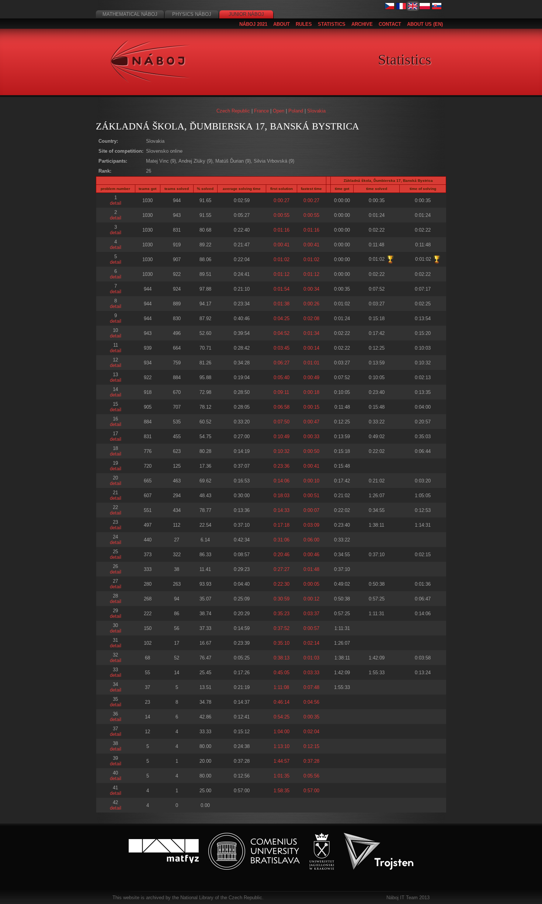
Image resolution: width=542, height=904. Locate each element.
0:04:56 (311, 702)
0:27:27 (281, 569)
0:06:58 (281, 407)
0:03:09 (311, 525)
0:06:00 (311, 540)
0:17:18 (281, 525)
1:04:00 (281, 731)
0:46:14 (281, 702)
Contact (390, 24)
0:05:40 (281, 377)
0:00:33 (311, 436)
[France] (401, 8)
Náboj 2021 (253, 24)
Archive (362, 24)
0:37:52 (281, 628)
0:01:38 (281, 303)
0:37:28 (311, 761)
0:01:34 (311, 333)
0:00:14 (311, 348)
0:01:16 (281, 230)
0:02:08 (311, 318)
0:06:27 (281, 363)
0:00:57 (311, 628)
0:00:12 (311, 599)
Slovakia (316, 111)
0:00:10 (311, 481)
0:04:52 (281, 333)
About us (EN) (425, 24)
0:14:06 (281, 481)
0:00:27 (281, 200)
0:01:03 (311, 658)
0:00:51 (311, 495)
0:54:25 (281, 717)
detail (115, 203)
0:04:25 (281, 318)
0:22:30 (281, 584)
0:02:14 (311, 643)
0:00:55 (281, 215)
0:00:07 (311, 510)
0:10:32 (281, 451)
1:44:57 (281, 761)
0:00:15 (311, 407)
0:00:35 (311, 717)
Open (278, 111)
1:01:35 (281, 776)
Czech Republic (233, 111)
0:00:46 (311, 554)
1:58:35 (281, 790)
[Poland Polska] (424, 8)
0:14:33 (281, 510)
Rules (304, 24)
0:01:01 (311, 363)
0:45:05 (281, 672)
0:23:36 (281, 466)
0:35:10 (281, 643)
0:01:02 (281, 259)
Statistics (331, 24)
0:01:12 (281, 274)
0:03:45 (281, 348)
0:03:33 (311, 672)
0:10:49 (281, 436)
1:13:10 (281, 746)
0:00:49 (311, 377)
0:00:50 (311, 451)
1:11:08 (281, 687)
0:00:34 (311, 289)
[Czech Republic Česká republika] (390, 8)
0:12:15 (311, 746)
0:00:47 (311, 422)
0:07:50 (281, 422)
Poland (295, 111)
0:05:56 (311, 776)
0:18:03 (281, 495)
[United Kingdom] (413, 8)
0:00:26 (311, 303)
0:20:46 (281, 554)
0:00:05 (311, 584)
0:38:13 (281, 658)
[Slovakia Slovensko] (437, 8)
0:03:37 (311, 613)
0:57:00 (311, 790)
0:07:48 (311, 687)
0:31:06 (281, 540)
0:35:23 (281, 613)
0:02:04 (311, 731)
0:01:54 (281, 289)
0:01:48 (311, 569)
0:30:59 (281, 599)
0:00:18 (311, 392)
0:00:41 (281, 244)
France (261, 111)
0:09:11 (281, 392)
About (281, 24)
